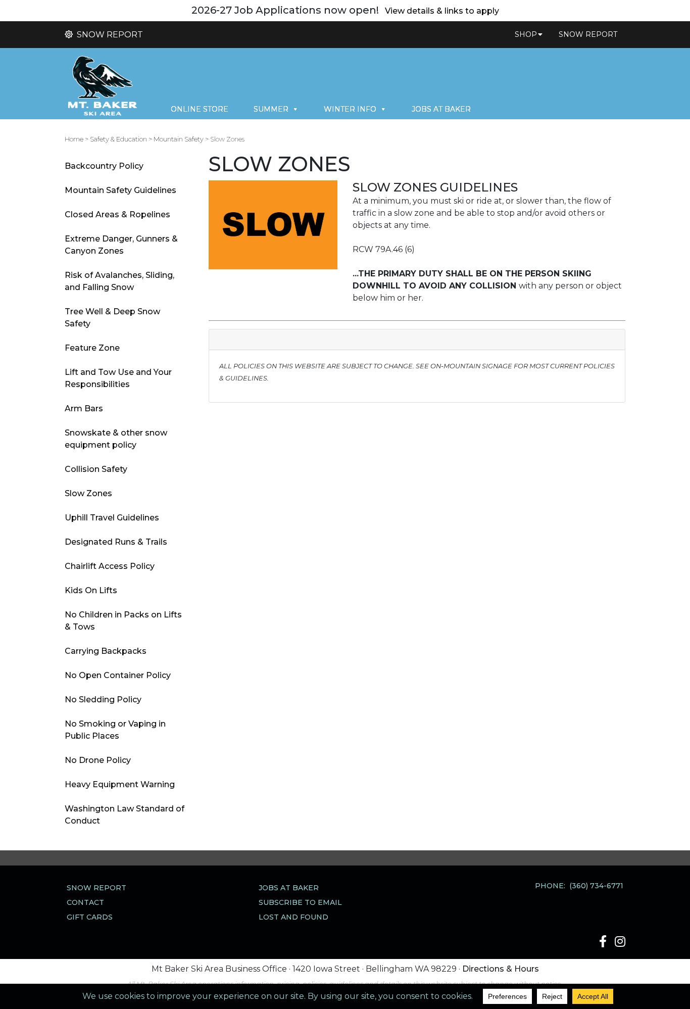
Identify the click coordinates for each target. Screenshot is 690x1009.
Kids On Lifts (91, 590)
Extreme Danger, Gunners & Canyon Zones (121, 245)
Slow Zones (88, 493)
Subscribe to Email (300, 902)
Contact (85, 902)
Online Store (199, 109)
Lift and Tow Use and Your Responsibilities (118, 378)
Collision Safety (96, 469)
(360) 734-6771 (596, 885)
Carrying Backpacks (105, 651)
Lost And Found (293, 917)
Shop (526, 34)
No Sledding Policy (103, 699)
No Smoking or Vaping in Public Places (115, 730)
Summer (271, 109)
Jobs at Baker (441, 109)
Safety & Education (118, 139)
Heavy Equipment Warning (120, 784)
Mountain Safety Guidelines (120, 190)
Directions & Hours (500, 969)
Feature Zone (92, 348)
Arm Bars (84, 408)
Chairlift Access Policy (110, 566)
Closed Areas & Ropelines (117, 214)
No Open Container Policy (118, 675)
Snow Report (109, 34)
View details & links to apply (442, 11)
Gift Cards (90, 917)
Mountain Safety (179, 139)
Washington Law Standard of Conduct (124, 815)
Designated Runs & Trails (116, 542)
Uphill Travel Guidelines (112, 517)
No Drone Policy (98, 760)
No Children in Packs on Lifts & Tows (123, 621)
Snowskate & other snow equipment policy (116, 439)
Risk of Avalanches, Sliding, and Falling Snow (119, 281)
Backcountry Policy (104, 166)
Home (74, 139)
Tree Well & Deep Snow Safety (112, 317)
